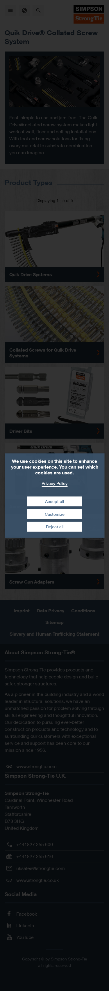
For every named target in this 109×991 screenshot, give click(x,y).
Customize (55, 514)
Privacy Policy (54, 483)
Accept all (54, 501)
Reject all (54, 526)
